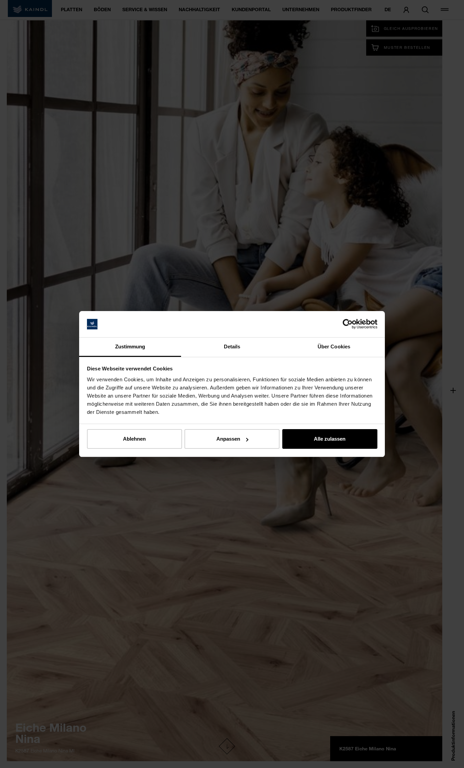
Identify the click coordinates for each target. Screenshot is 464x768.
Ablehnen (134, 439)
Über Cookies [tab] (334, 346)
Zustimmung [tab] (130, 346)
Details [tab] (232, 346)
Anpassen (228, 439)
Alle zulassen (329, 439)
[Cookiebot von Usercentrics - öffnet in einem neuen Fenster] (347, 324)
